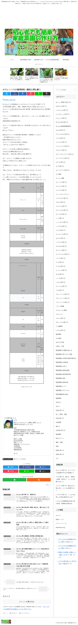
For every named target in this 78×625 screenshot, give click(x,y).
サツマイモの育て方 (62, 210)
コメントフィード (61, 523)
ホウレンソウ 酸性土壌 (20, 459)
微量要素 (58, 398)
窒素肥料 (58, 434)
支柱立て (58, 402)
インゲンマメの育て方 (62, 146)
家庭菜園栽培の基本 (62, 394)
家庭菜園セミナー (61, 386)
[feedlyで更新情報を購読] (15, 453)
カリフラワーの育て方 (62, 170)
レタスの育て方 (60, 330)
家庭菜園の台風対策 (62, 362)
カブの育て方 (60, 166)
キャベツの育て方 (61, 182)
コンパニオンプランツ (62, 194)
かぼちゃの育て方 (61, 106)
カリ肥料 (58, 174)
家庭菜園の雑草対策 (62, 382)
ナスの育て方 (60, 262)
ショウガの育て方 (61, 226)
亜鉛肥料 (58, 334)
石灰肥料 (58, 422)
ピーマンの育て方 (61, 286)
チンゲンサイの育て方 (62, 254)
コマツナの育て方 (61, 190)
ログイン (58, 515)
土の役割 (58, 338)
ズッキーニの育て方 (62, 234)
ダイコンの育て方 (61, 250)
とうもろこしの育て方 (62, 114)
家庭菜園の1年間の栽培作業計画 (66, 358)
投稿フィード (60, 519)
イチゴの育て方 (60, 138)
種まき (58, 426)
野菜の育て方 (60, 450)
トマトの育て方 (60, 258)
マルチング (59, 314)
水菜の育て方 (60, 410)
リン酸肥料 (59, 326)
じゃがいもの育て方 (62, 110)
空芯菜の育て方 (60, 430)
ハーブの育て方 (60, 278)
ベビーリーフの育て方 (62, 302)
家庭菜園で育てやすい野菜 (64, 354)
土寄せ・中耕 (60, 346)
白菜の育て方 (60, 418)
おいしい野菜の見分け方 (63, 102)
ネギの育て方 (60, 274)
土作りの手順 (60, 342)
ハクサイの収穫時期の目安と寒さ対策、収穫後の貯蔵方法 (65, 502)
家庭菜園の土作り (61, 366)
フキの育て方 (60, 290)
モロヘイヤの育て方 (62, 322)
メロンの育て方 (60, 318)
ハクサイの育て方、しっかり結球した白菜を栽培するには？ (65, 496)
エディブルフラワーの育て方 (65, 154)
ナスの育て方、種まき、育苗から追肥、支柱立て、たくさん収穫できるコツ (65, 479)
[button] (75, 90)
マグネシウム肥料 (61, 310)
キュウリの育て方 (61, 186)
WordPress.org (60, 527)
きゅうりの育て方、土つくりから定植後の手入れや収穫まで (65, 471)
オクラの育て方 (60, 162)
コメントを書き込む (27, 602)
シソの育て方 (60, 218)
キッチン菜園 (60, 178)
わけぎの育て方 (60, 130)
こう (15, 420)
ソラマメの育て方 (61, 242)
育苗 (57, 446)
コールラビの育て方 (62, 198)
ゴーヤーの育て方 (61, 206)
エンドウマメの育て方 (62, 158)
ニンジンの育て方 (61, 270)
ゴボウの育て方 (60, 202)
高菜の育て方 (60, 454)
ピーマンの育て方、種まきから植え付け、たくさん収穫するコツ (65, 488)
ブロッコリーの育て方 (62, 298)
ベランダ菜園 (60, 306)
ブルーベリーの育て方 (62, 294)
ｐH (57, 458)
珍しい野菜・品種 (61, 414)
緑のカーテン (60, 438)
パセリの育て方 (60, 282)
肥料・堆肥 (59, 442)
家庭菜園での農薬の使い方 (64, 350)
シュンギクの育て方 (62, 222)
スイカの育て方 (60, 230)
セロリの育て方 (60, 238)
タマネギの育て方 (61, 246)
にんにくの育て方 (61, 118)
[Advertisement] (39, 16)
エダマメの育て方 (61, 150)
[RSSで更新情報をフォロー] (17, 453)
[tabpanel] (17, 75)
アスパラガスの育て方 (62, 134)
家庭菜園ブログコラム (62, 390)
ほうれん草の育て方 (8, 459)
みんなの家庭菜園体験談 (63, 126)
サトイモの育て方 (61, 214)
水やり (58, 406)
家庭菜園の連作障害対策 (63, 374)
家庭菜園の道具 (60, 378)
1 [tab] (39, 84)
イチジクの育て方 (61, 142)
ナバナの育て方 (60, 266)
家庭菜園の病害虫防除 (62, 370)
